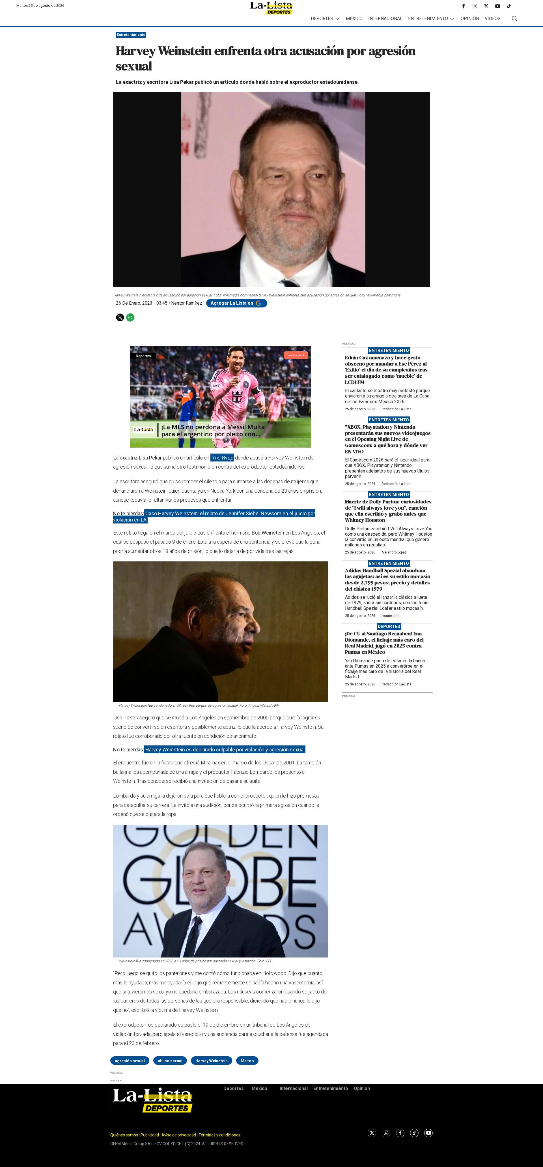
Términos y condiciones (219, 1135)
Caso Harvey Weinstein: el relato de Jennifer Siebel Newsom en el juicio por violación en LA (214, 516)
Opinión (470, 18)
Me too (247, 1061)
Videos (493, 18)
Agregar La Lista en (232, 303)
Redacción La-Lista (396, 409)
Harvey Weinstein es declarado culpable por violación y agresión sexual (225, 750)
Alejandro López (394, 552)
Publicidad (150, 1135)
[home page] (271, 7)
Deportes (322, 18)
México (354, 18)
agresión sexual (130, 1061)
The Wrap (222, 458)
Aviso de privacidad (178, 1135)
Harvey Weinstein (211, 1061)
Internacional (385, 18)
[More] (337, 19)
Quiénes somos (124, 1135)
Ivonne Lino (390, 616)
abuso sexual (170, 1061)
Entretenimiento (428, 18)
